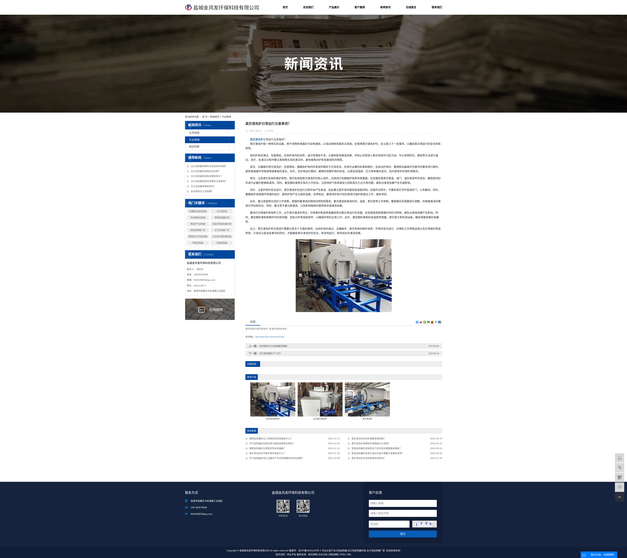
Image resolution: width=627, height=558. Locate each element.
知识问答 (194, 146)
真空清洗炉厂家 (264, 329)
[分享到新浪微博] (421, 322)
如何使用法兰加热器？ (202, 191)
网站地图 (333, 554)
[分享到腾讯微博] (436, 322)
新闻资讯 (385, 7)
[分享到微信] (424, 322)
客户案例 (359, 7)
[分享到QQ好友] (428, 322)
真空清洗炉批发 (279, 329)
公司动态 (194, 132)
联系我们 (437, 7)
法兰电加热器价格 (357, 550)
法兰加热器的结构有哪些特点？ (207, 176)
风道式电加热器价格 (221, 224)
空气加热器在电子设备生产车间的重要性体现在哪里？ (276, 458)
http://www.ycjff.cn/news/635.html (269, 337)
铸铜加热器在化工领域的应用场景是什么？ (271, 438)
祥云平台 (291, 554)
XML (349, 554)
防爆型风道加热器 (197, 211)
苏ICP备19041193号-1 (309, 550)
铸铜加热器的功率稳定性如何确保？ (267, 448)
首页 (285, 7)
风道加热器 (222, 243)
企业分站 (322, 554)
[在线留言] (619, 487)
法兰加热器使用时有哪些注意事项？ (209, 181)
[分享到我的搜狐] (432, 322)
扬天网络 (312, 554)
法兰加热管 (222, 211)
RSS (342, 554)
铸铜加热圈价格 (221, 217)
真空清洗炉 (250, 329)
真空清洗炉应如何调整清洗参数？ (369, 438)
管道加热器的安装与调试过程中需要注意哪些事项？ (378, 453)
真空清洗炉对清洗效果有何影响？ (369, 458)
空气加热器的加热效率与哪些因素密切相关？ (272, 443)
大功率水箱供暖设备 (221, 236)
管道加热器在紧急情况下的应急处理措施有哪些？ (377, 448)
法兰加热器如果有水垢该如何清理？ (209, 166)
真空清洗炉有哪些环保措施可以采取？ (371, 443)
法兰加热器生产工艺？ (270, 353)
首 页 (205, 116)
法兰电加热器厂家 (376, 550)
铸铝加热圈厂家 (197, 230)
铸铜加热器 (198, 243)
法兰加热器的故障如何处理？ (205, 171)
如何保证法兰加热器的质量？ (274, 346)
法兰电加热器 (340, 550)
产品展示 (334, 7)
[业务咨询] (619, 458)
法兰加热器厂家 (221, 230)
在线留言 (411, 7)
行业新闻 (226, 116)
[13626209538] (619, 467)
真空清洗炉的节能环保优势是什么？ (267, 453)
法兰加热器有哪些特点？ (203, 186)
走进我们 (308, 7)
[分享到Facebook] (439, 322)
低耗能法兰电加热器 (197, 236)
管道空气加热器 (197, 224)
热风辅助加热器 (197, 217)
